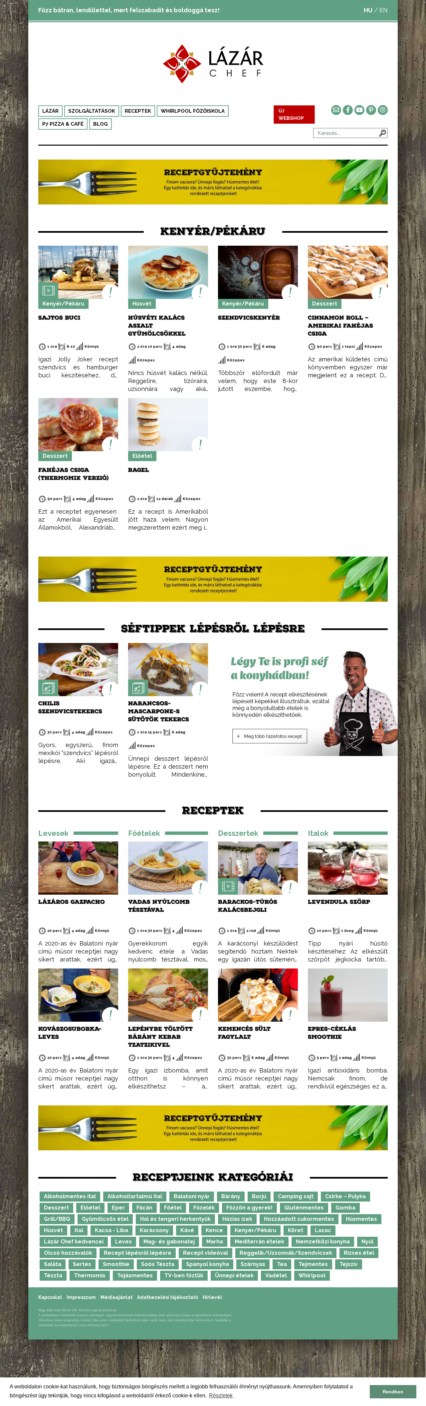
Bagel (138, 470)
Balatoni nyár (192, 1196)
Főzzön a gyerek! (249, 1208)
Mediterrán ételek (259, 1241)
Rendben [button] (393, 1391)
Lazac (323, 1230)
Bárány (230, 1196)
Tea (282, 1264)
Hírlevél (212, 1297)
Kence (214, 1230)
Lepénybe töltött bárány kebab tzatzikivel (160, 1037)
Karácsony (154, 1230)
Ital (79, 1230)
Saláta (52, 1264)
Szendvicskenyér (249, 317)
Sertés (82, 1264)
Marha (214, 1241)
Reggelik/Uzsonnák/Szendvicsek (286, 1253)
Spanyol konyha (207, 1264)
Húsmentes (361, 1219)
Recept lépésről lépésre (137, 1253)
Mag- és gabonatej (169, 1241)
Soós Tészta (157, 1264)
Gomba (345, 1208)
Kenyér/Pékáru (63, 304)
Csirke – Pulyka (345, 1196)
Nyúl (367, 1241)
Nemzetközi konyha (323, 1241)
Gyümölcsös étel (105, 1219)
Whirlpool (312, 1275)
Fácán (144, 1208)
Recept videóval (205, 1253)
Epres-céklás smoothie (332, 1033)
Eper (118, 1208)
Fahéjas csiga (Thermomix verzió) (73, 474)
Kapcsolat (50, 1297)
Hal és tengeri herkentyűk (175, 1219)
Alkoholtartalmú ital (134, 1196)
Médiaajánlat (116, 1297)
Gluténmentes (304, 1208)
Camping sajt (296, 1196)
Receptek (138, 111)
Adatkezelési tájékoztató (167, 1297)
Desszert (324, 304)
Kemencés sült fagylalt (244, 1033)
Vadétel (276, 1275)
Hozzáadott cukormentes (299, 1219)
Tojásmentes (135, 1275)
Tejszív (348, 1264)
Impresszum (81, 1297)
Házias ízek (237, 1219)
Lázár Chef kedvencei (74, 1241)
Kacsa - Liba (111, 1230)
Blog (100, 124)
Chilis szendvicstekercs (70, 707)
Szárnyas (253, 1264)
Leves (123, 1241)
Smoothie (116, 1264)
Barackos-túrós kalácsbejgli (247, 906)
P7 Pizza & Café (63, 124)
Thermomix (90, 1275)
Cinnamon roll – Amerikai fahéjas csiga (340, 325)
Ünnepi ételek (234, 1275)
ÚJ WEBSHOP (291, 114)
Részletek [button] (221, 1395)
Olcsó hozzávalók (68, 1253)
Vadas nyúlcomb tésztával (159, 906)
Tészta (53, 1275)
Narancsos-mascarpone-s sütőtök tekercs (158, 711)
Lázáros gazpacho (71, 902)
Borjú (259, 1196)
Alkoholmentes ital (70, 1196)
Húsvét (141, 304)
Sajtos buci (59, 317)
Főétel (173, 1208)
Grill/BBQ (57, 1219)
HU (368, 10)
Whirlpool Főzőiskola (193, 111)
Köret (295, 1230)
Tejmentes (313, 1264)
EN (383, 10)
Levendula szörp (339, 902)
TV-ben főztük (183, 1275)
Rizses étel (359, 1253)
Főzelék (204, 1208)
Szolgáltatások (91, 111)
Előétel (142, 456)
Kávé (187, 1230)
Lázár (50, 111)
